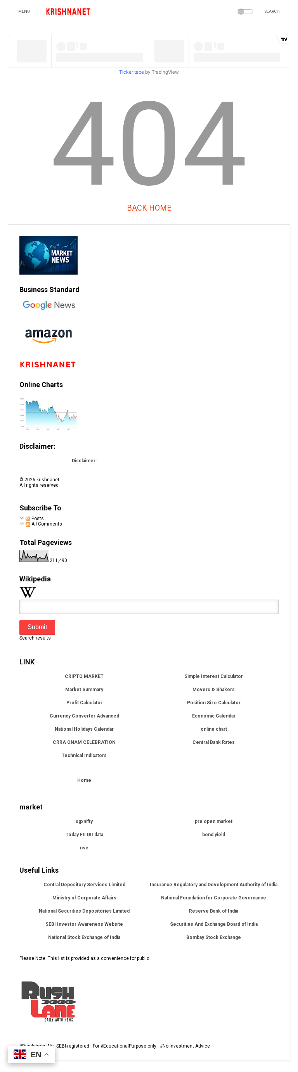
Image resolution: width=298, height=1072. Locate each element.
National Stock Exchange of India (84, 937)
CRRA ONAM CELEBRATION (84, 742)
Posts (37, 518)
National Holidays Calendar (84, 729)
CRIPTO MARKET (84, 676)
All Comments (46, 524)
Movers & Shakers (213, 689)
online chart (214, 729)
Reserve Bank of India (213, 911)
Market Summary (84, 689)
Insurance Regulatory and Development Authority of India (213, 884)
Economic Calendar (214, 716)
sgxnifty (84, 821)
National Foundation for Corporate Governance (213, 898)
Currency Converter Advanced (84, 716)
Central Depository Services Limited (84, 884)
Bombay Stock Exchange (213, 937)
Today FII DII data (84, 834)
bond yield (213, 834)
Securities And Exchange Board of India (214, 924)
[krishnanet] (69, 14)
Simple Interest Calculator (213, 676)
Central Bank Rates (213, 742)
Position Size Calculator (214, 702)
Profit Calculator (84, 702)
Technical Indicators (84, 755)
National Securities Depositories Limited (84, 911)
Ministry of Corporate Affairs (84, 898)
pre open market (213, 821)
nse (84, 848)
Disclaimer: (84, 460)
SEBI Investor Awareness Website (84, 924)
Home (84, 780)
